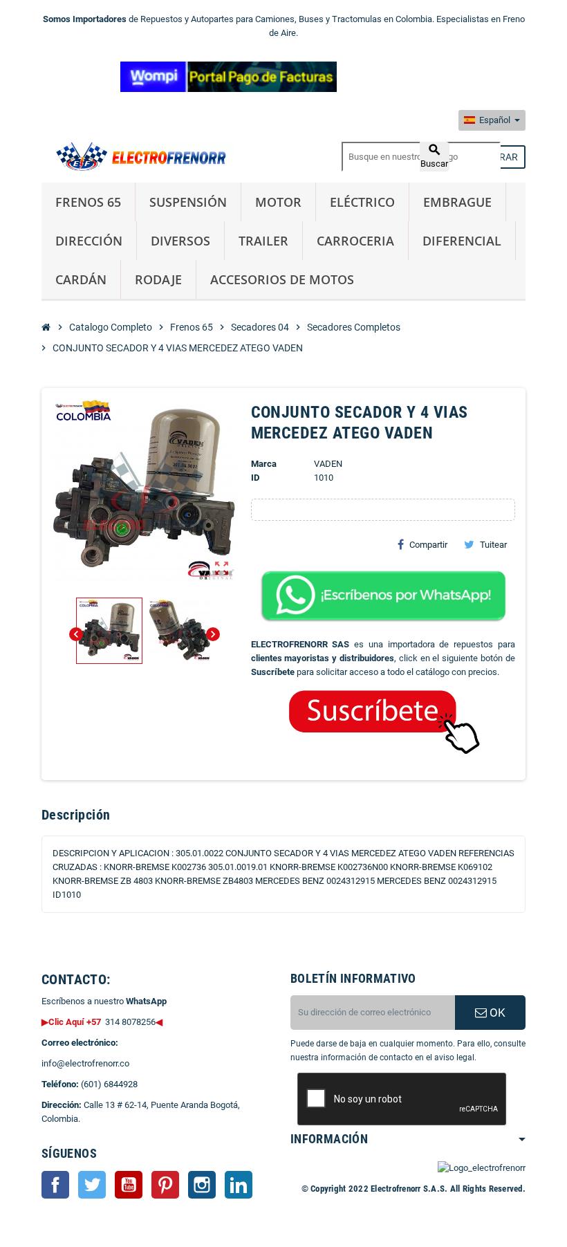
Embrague (457, 202)
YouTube (128, 1185)
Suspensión (188, 202)
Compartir (428, 544)
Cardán (80, 279)
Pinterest (165, 1185)
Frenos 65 (88, 202)
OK (496, 1012)
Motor (278, 202)
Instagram (202, 1185)
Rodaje (158, 279)
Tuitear (493, 544)
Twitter (92, 1185)
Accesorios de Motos (282, 279)
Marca (264, 464)
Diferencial (461, 240)
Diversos (180, 240)
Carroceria (355, 240)
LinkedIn (238, 1185)
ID (255, 477)
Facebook (55, 1185)
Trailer (263, 240)
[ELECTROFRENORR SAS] (138, 156)
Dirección (88, 240)
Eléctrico (362, 202)
